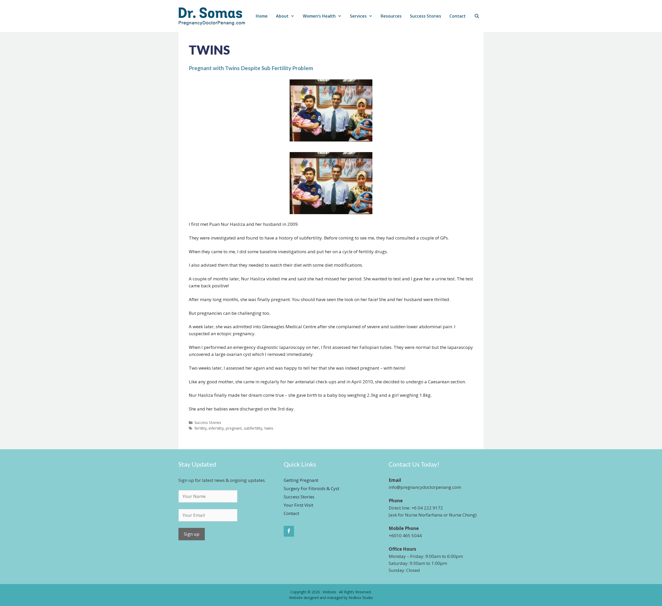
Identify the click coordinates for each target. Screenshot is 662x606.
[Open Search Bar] (477, 16)
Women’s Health (319, 16)
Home (262, 16)
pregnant (234, 428)
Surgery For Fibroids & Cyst (311, 488)
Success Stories (425, 16)
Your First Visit (298, 505)
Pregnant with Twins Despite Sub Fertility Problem (251, 68)
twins (268, 428)
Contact (457, 16)
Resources (391, 16)
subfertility (253, 428)
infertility (216, 428)
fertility (200, 428)
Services (358, 16)
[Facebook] (289, 531)
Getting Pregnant (301, 480)
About (282, 16)
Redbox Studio (361, 597)
